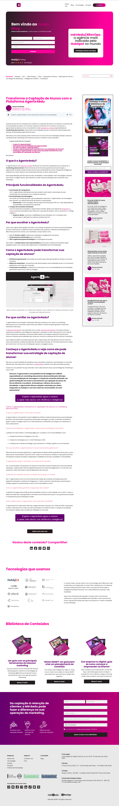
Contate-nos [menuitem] (28, 759)
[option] (98, 147)
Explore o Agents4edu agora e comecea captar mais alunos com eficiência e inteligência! (40, 398)
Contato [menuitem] (99, 5)
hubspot (17, 77)
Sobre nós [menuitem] (10, 759)
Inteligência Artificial (31, 79)
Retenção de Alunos (66, 77)
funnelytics (44, 79)
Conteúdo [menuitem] (44, 756)
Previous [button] (86, 147)
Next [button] (109, 147)
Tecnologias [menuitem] (79, 5)
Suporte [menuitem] (27, 756)
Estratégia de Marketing (14, 79)
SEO (23, 77)
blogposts (65, 209)
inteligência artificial (47, 128)
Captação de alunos (50, 77)
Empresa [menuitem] (10, 756)
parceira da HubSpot (48, 330)
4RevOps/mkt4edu (13, 330)
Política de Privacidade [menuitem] (15, 768)
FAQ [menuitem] (25, 761)
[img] (67, 115)
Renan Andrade (18, 107)
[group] (40, 114)
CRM (39, 77)
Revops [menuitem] (9, 763)
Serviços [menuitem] (88, 5)
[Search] (111, 76)
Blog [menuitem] (72, 5)
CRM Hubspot (31, 77)
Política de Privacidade (83, 729)
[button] (8, 115)
